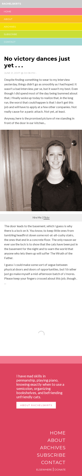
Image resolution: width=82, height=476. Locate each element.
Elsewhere (44, 469)
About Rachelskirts (36, 405)
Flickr (46, 217)
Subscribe (10, 34)
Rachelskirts (11, 3)
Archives (10, 26)
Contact (9, 41)
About (8, 19)
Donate (60, 469)
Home (7, 11)
